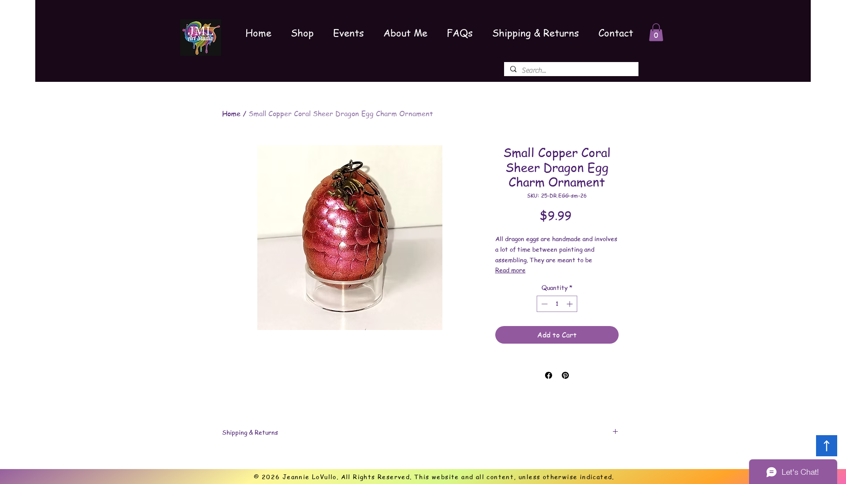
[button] (656, 32)
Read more (510, 269)
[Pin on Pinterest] (565, 375)
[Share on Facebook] (548, 375)
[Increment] (570, 304)
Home (231, 113)
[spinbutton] (557, 304)
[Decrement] (543, 304)
